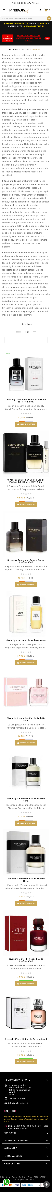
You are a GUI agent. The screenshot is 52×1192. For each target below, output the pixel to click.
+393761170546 (17, 1098)
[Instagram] (13, 1111)
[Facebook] (6, 1111)
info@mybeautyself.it (19, 1103)
